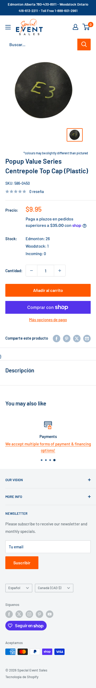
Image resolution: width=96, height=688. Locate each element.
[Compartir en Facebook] (56, 338)
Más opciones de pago (48, 319)
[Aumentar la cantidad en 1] (59, 270)
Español (14, 588)
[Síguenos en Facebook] (9, 614)
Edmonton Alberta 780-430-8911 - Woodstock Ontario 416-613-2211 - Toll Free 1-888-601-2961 (48, 7)
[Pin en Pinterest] (66, 338)
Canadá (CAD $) (49, 588)
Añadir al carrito (48, 290)
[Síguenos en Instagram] (29, 614)
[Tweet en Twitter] (77, 338)
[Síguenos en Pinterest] (39, 614)
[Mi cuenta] (75, 27)
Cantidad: (13, 270)
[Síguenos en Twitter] (19, 614)
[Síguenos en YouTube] (49, 614)
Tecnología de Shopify (21, 677)
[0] (86, 27)
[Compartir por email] (87, 338)
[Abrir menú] (8, 27)
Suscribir (21, 562)
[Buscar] (84, 44)
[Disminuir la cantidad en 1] (31, 270)
